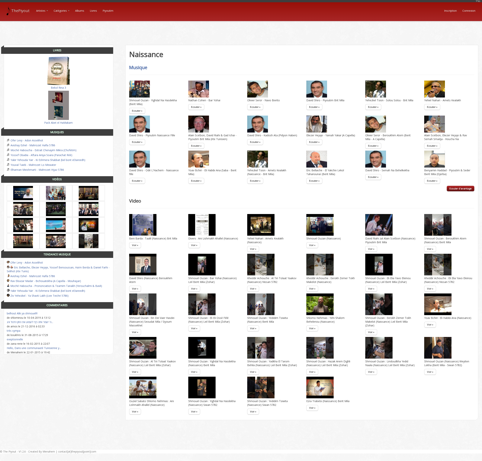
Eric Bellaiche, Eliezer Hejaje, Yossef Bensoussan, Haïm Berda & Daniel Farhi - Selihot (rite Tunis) (58, 269)
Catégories (61, 10)
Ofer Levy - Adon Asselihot (26, 140)
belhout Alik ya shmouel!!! (22, 313)
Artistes (41, 10)
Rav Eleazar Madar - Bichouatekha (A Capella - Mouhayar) (45, 281)
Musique (138, 67)
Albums (79, 10)
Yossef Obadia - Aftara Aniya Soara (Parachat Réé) (41, 155)
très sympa (13, 330)
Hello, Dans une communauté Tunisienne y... (34, 348)
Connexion (468, 10)
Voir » (135, 245)
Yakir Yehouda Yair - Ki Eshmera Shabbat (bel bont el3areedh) (47, 160)
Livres (93, 10)
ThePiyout (20, 10)
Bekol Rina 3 (58, 87)
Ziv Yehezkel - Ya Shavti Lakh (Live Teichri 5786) (39, 295)
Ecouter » (137, 110)
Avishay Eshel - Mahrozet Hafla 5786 (32, 145)
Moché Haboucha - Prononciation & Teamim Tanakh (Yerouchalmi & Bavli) (56, 286)
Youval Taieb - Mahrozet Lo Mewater (33, 165)
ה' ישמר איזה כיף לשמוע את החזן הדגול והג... (30, 322)
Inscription (450, 10)
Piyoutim (108, 10)
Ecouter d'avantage (460, 188)
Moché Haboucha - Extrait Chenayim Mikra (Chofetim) (43, 150)
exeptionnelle (15, 339)
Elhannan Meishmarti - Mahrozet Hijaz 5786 (37, 169)
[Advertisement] (241, 29)
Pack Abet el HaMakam (58, 122)
